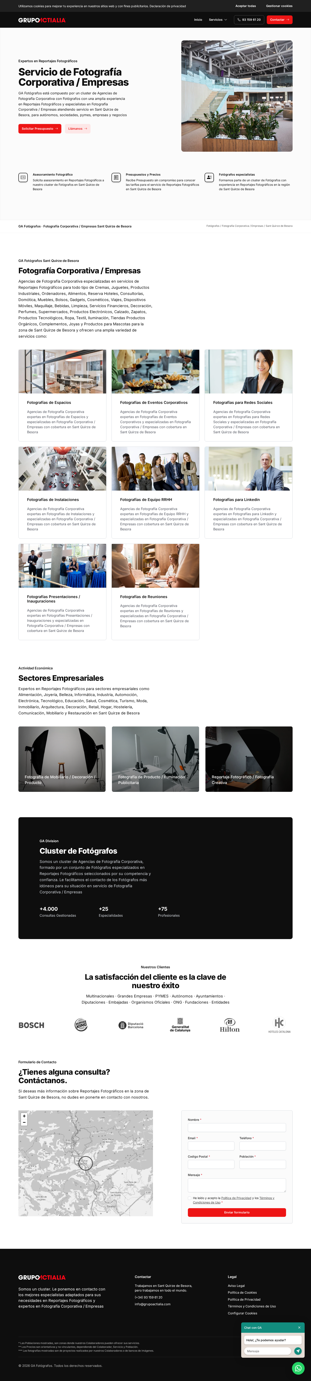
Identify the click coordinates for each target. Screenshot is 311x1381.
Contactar (277, 19)
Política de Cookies (242, 1292)
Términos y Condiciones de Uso (252, 1306)
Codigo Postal (199, 1156)
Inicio (198, 19)
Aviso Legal (236, 1286)
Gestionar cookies (279, 6)
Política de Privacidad (236, 1198)
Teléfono (246, 1138)
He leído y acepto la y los (233, 1200)
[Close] (299, 1327)
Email (193, 1138)
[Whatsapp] (298, 1368)
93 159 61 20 (251, 19)
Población (247, 1156)
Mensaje (195, 1175)
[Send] (298, 1351)
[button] (85, 1163)
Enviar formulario (237, 1212)
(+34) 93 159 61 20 (148, 1297)
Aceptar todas (245, 6)
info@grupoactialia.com (153, 1304)
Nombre (194, 1119)
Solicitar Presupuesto (37, 128)
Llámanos (75, 128)
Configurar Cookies (242, 1313)
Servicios (216, 19)
